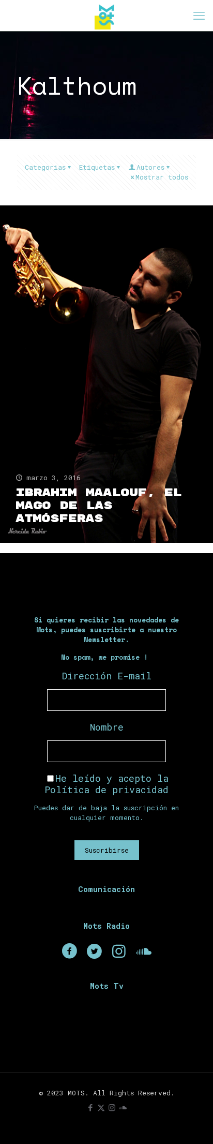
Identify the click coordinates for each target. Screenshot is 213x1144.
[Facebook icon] (90, 1107)
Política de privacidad (106, 789)
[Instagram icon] (112, 1107)
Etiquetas (97, 167)
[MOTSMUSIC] (106, 15)
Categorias (45, 167)
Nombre (107, 727)
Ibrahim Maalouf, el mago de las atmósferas (98, 505)
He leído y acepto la (106, 783)
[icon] (123, 1107)
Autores (150, 167)
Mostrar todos (161, 177)
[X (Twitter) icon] (101, 1107)
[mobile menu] (199, 15)
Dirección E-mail (106, 675)
